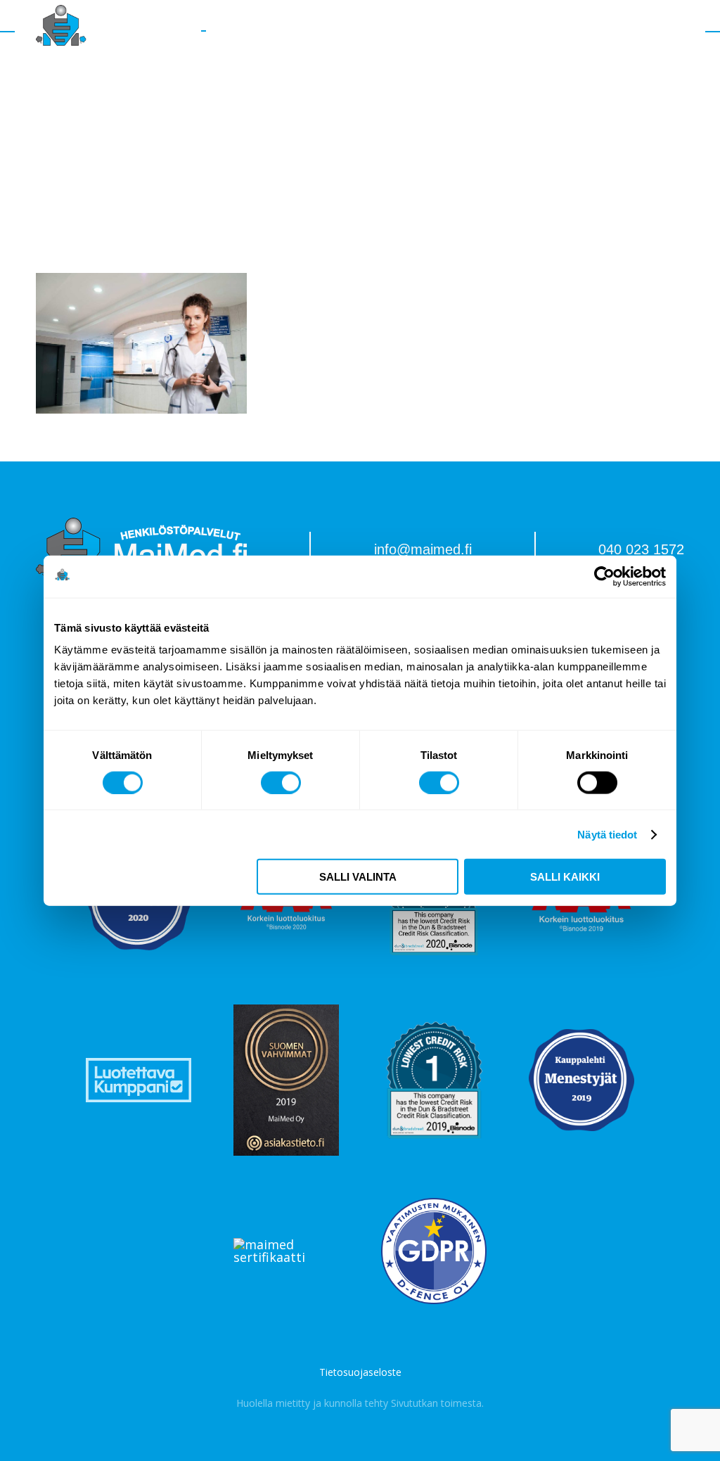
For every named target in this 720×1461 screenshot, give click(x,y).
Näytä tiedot (607, 834)
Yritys (360, 31)
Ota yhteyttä (516, 31)
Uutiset (408, 31)
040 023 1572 (641, 549)
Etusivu (250, 31)
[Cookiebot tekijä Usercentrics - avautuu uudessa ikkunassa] (604, 576)
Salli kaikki (565, 877)
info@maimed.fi (423, 549)
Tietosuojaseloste (360, 1372)
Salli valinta (358, 877)
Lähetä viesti (600, 31)
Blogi (454, 31)
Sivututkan (414, 1403)
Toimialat (307, 31)
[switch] (281, 782)
